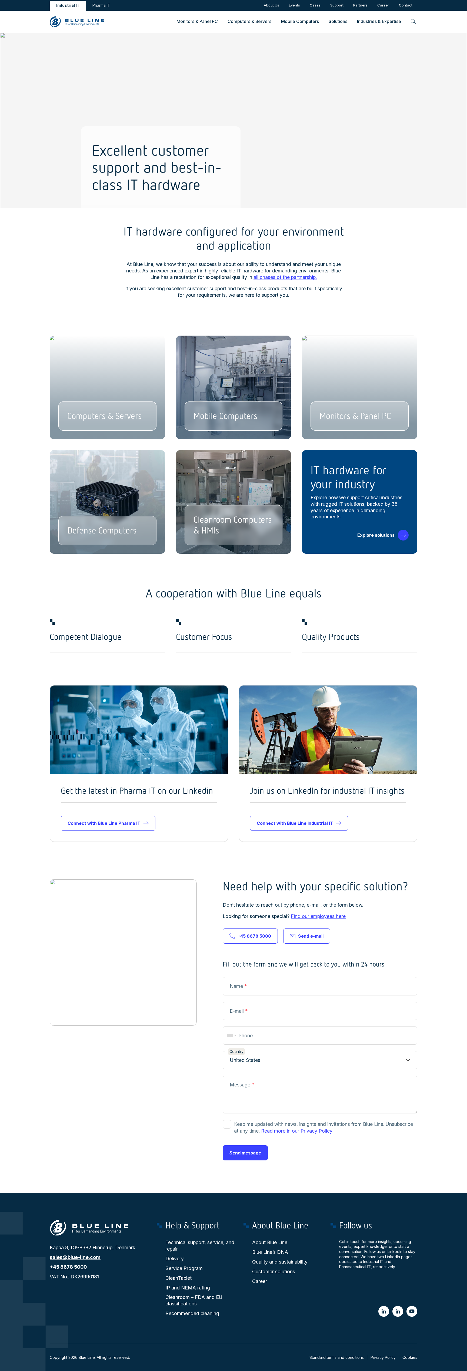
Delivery (174, 1258)
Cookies (409, 1357)
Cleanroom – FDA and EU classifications (193, 1300)
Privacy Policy (383, 1357)
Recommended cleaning (192, 1313)
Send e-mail (310, 936)
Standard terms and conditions (336, 1357)
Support (336, 5)
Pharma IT (101, 5)
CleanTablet (178, 1278)
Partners (360, 5)
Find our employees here (318, 916)
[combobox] (230, 1035)
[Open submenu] (197, 21)
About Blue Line (269, 1242)
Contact (405, 5)
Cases (315, 5)
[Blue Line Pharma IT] (397, 1311)
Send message (245, 1153)
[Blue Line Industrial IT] (383, 1311)
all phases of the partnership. (285, 277)
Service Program (184, 1268)
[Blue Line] (411, 1311)
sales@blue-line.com (75, 1257)
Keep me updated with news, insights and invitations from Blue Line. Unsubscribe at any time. (323, 1127)
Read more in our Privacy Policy (296, 1131)
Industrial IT (67, 5)
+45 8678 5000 (254, 936)
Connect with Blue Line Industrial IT (295, 823)
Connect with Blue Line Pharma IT (104, 823)
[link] (111, 21)
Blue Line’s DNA (270, 1252)
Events (294, 5)
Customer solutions (273, 1271)
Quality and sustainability (280, 1262)
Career (383, 5)
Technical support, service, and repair (199, 1246)
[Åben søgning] (411, 21)
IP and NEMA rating (187, 1288)
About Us (271, 5)
